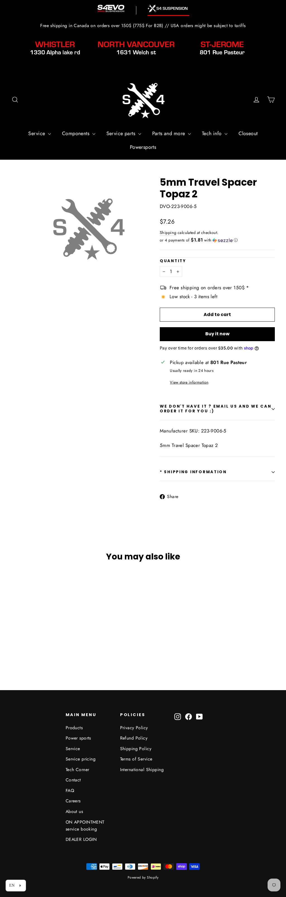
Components (76, 133)
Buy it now (217, 334)
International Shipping (142, 769)
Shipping (168, 232)
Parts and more (169, 133)
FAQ (70, 790)
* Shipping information (193, 472)
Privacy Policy (134, 727)
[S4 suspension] (168, 8)
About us (74, 811)
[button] (217, 240)
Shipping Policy (135, 748)
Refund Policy (134, 738)
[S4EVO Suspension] (111, 8)
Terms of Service (136, 759)
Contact (73, 780)
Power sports (78, 738)
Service (37, 133)
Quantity (173, 261)
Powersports (143, 147)
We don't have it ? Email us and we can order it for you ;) (215, 408)
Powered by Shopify (143, 877)
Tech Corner (77, 769)
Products (74, 727)
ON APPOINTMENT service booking (85, 825)
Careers (73, 801)
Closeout (248, 133)
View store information (189, 382)
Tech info (212, 133)
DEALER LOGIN (81, 839)
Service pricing (81, 759)
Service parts (121, 133)
